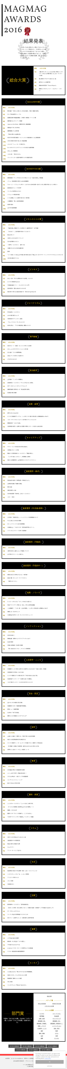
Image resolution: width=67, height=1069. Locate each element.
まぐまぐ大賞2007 (52, 1046)
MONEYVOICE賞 (33, 169)
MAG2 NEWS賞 (42, 1003)
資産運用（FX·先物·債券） (33, 508)
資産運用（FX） (57, 1021)
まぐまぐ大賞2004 (14, 1046)
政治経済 (33, 370)
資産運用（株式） (33, 471)
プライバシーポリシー (30, 1061)
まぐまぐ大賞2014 (33, 1050)
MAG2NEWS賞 (33, 102)
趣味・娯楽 (33, 794)
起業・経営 (33, 404)
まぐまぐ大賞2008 (21, 1050)
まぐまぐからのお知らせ (17, 1058)
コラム (33, 828)
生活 (33, 862)
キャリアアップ (33, 438)
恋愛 (33, 895)
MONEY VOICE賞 (56, 1003)
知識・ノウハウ (33, 592)
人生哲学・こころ (33, 660)
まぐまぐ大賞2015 (46, 1050)
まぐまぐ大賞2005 (27, 1046)
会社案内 (7, 1058)
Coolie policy (48, 1058)
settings (49, 1066)
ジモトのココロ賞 (33, 219)
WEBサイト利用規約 (29, 1058)
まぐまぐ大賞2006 (40, 1046)
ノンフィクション (33, 626)
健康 (33, 929)
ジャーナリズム (33, 303)
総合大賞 (18, 80)
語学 (33, 727)
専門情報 (33, 337)
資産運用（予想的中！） (33, 565)
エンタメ (33, 963)
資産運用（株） (42, 1021)
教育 (33, 761)
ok (49, 1062)
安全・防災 (33, 693)
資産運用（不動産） (33, 542)
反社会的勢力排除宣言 (18, 1061)
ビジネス (33, 269)
